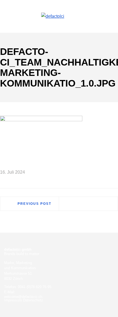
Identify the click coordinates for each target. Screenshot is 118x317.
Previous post (34, 204)
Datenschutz (33, 300)
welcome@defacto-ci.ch (23, 297)
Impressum (13, 300)
